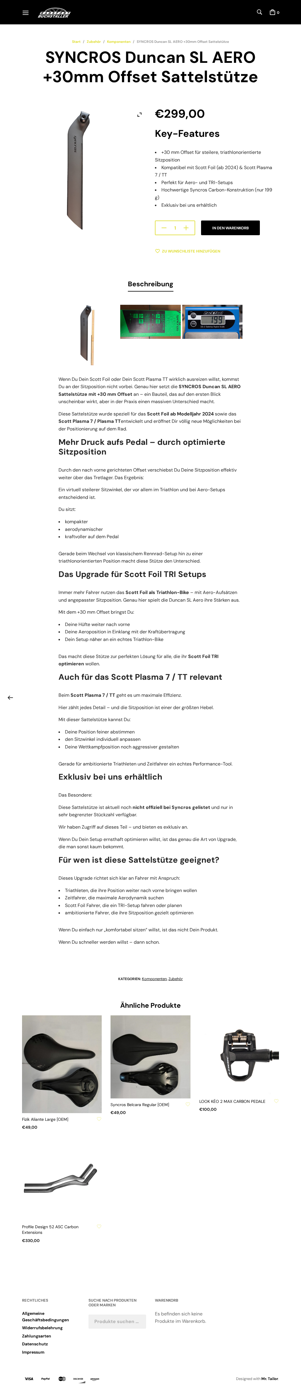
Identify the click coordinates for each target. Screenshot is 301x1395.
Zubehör (94, 41)
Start (76, 41)
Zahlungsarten (36, 1336)
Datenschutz (35, 1344)
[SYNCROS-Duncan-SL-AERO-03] (88, 335)
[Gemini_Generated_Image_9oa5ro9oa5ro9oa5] (212, 322)
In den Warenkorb (230, 228)
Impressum (33, 1352)
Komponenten (119, 41)
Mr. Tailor (269, 1378)
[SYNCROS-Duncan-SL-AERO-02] (150, 322)
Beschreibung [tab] (150, 284)
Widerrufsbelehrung (42, 1327)
